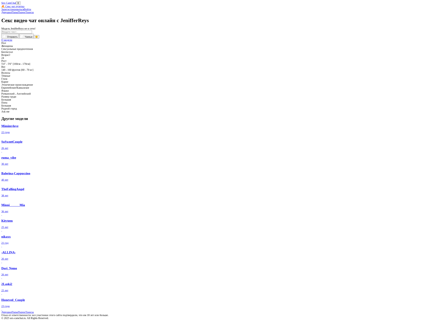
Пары (15, 12)
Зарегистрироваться (12, 9)
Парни (21, 12)
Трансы (29, 12)
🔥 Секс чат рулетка (12, 6)
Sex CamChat (8, 2)
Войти (27, 9)
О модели (6, 40)
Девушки (6, 12)
